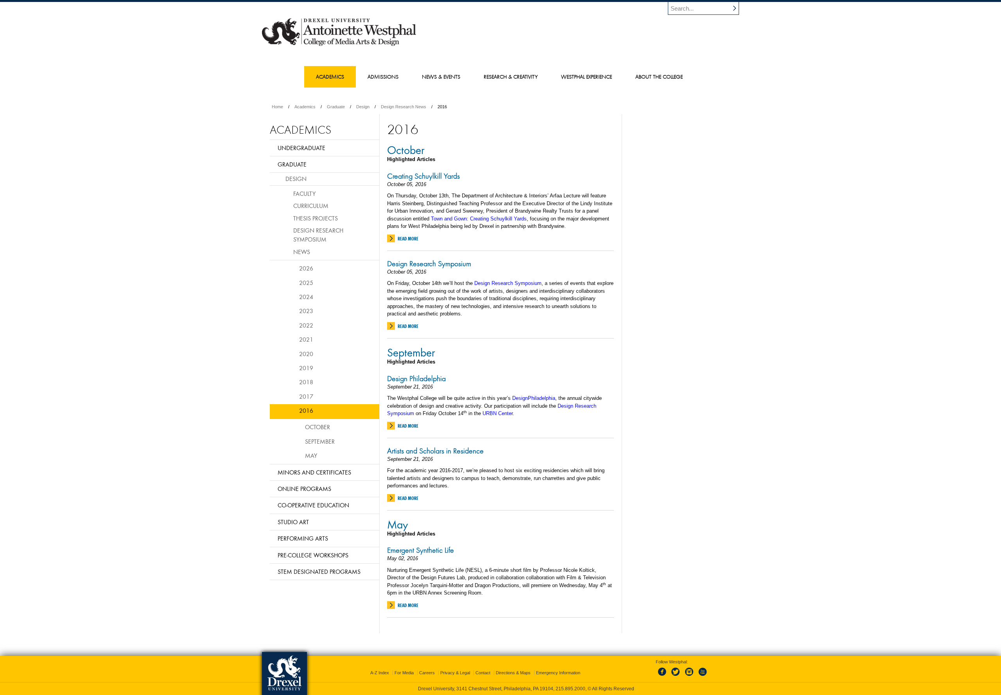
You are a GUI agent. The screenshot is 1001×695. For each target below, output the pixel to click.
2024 (306, 297)
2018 (306, 382)
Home (277, 106)
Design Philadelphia (416, 378)
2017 (306, 396)
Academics (305, 106)
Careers (427, 672)
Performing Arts (303, 538)
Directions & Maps (513, 672)
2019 (306, 368)
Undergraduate (301, 148)
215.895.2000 (570, 688)
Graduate (336, 106)
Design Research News (403, 106)
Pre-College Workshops (313, 555)
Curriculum (310, 206)
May (397, 524)
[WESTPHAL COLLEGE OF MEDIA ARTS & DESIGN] (339, 45)
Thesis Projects (315, 218)
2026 (306, 268)
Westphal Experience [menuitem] (586, 76)
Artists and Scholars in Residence (435, 450)
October (406, 149)
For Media (404, 672)
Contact (482, 672)
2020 (306, 354)
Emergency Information (558, 672)
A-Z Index (379, 672)
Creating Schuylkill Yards (423, 176)
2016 (306, 410)
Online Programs (304, 489)
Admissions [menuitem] (383, 76)
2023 (306, 311)
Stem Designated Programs (319, 571)
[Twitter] (676, 676)
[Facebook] (663, 676)
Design (363, 106)
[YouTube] (702, 676)
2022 (306, 325)
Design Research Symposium (429, 263)
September (411, 352)
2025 (306, 283)
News (301, 252)
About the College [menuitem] (659, 76)
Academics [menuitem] (330, 76)
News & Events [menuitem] (441, 76)
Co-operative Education (313, 505)
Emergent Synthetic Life (420, 550)
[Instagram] (689, 676)
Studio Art (293, 522)
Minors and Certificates (314, 472)
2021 (306, 339)
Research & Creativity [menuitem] (511, 76)
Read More (408, 239)
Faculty (304, 193)
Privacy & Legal (455, 672)
